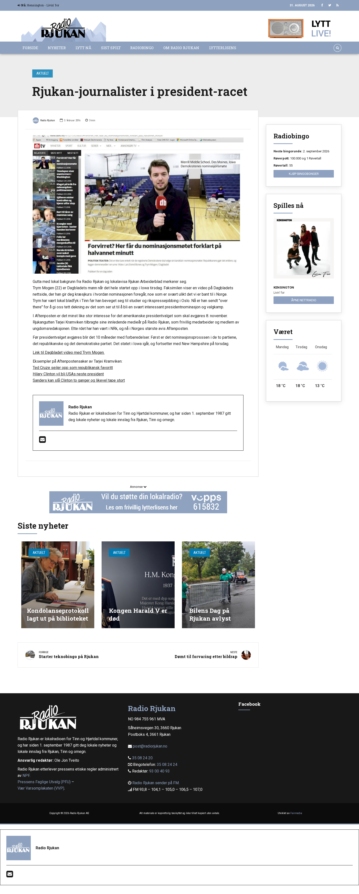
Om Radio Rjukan (181, 47)
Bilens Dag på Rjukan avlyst (210, 614)
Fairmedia (296, 813)
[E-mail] (42, 441)
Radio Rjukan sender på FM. (156, 783)
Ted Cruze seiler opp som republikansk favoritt (73, 367)
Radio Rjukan (47, 120)
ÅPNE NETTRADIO (303, 300)
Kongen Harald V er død (138, 614)
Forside (30, 47)
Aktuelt (42, 73)
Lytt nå (83, 47)
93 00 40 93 (159, 771)
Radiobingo (142, 47)
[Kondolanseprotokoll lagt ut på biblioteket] (58, 584)
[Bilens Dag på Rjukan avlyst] (218, 584)
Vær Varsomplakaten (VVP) (41, 788)
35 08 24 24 (167, 764)
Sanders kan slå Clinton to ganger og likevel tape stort (79, 380)
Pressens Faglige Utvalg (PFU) (44, 782)
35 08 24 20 (142, 758)
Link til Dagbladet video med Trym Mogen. (69, 352)
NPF (26, 775)
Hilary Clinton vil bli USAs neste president (68, 374)
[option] (138, 204)
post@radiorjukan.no (150, 746)
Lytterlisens (222, 47)
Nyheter (57, 47)
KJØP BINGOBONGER (304, 174)
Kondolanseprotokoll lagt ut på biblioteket (58, 614)
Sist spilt (111, 47)
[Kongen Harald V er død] (138, 584)
